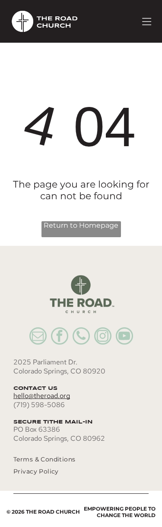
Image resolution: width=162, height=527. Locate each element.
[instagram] (102, 337)
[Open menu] (146, 21)
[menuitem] (71, 459)
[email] (38, 337)
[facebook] (59, 337)
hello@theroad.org (41, 395)
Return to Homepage (81, 225)
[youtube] (124, 337)
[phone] (81, 337)
